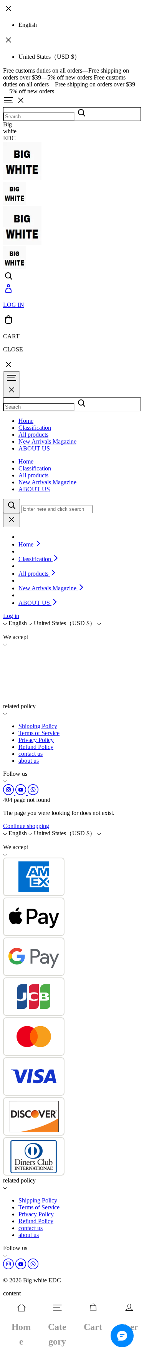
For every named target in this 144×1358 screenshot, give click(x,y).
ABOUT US (34, 448)
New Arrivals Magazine (47, 441)
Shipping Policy (37, 726)
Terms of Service (39, 733)
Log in (11, 616)
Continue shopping (26, 826)
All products (33, 434)
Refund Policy (35, 747)
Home (25, 420)
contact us (30, 753)
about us (28, 760)
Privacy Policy (36, 740)
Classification (34, 427)
